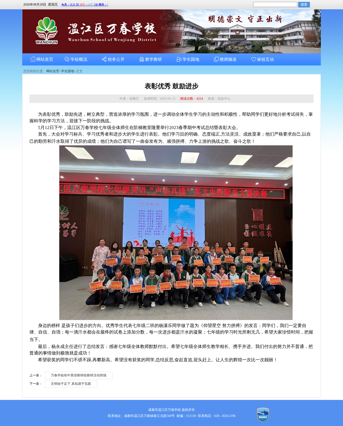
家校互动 (265, 59)
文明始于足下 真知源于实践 (71, 383)
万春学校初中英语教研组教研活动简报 (78, 375)
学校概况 (78, 59)
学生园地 (190, 59)
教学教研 (153, 59)
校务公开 (116, 59)
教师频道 (228, 59)
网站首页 (44, 59)
